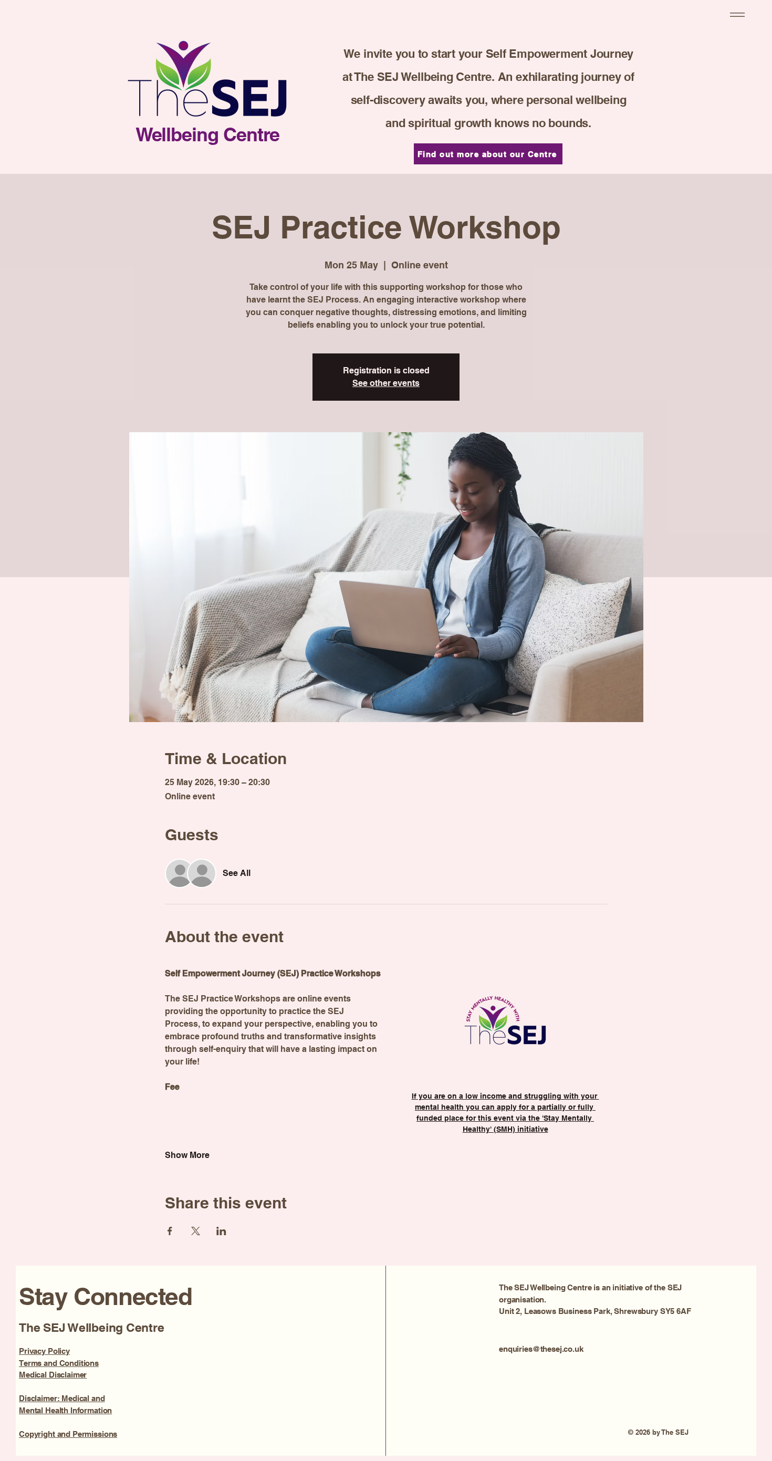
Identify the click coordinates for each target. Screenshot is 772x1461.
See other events (386, 383)
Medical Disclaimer (53, 1374)
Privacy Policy (44, 1351)
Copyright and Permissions (68, 1433)
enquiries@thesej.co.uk (541, 1348)
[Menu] (735, 14)
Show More (187, 1155)
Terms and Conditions (59, 1363)
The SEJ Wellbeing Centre (93, 1327)
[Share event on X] (196, 1231)
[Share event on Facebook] (170, 1231)
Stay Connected (108, 1296)
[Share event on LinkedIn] (221, 1231)
